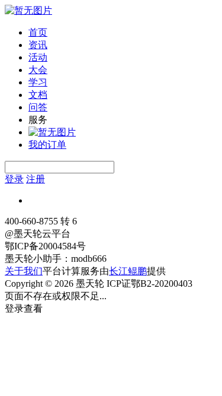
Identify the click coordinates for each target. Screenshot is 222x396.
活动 (37, 57)
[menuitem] (122, 33)
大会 (37, 70)
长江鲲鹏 (128, 271)
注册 (35, 179)
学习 (37, 82)
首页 (37, 32)
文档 (37, 95)
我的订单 (47, 145)
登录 (14, 179)
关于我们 (24, 271)
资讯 (37, 45)
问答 (37, 107)
